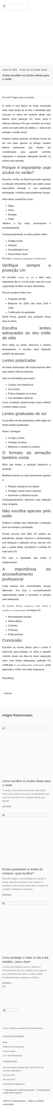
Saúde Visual (40, 70)
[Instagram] (30, 1111)
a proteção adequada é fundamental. (29, 258)
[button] (48, 7)
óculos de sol (25, 277)
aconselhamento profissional (30, 665)
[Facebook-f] (23, 1111)
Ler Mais (6, 806)
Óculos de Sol (26, 70)
